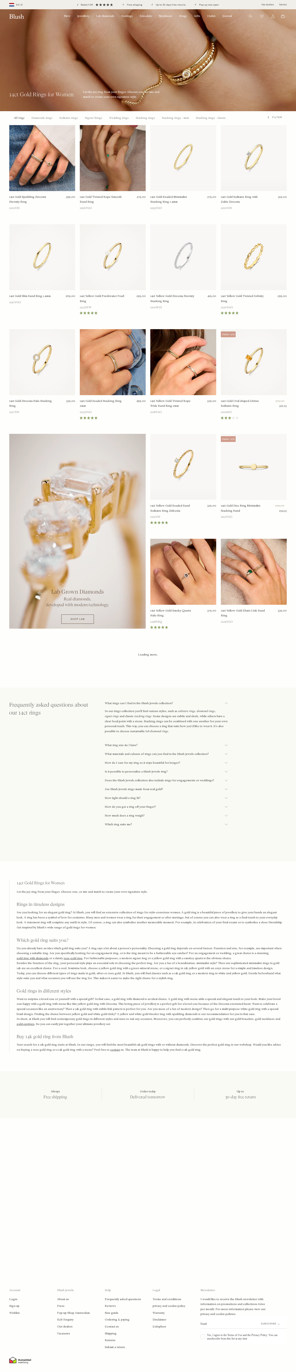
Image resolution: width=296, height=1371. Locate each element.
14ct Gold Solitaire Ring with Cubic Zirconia (239, 199)
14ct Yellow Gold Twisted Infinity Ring (242, 298)
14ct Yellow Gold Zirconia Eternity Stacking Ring (172, 298)
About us (63, 1299)
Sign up (14, 1306)
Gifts (197, 16)
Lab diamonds (105, 16)
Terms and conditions (167, 1299)
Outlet (211, 16)
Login (13, 1299)
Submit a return (115, 1347)
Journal (227, 16)
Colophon (159, 1326)
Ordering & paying (117, 1319)
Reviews (110, 1306)
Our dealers (267, 4)
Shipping (111, 1333)
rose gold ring (73, 958)
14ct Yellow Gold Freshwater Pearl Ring (102, 298)
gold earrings (25, 1024)
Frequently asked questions (123, 1299)
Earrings (127, 16)
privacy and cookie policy (169, 1306)
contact (115, 1049)
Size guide (111, 1312)
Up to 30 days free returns (170, 4)
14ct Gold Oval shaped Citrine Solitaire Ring (240, 403)
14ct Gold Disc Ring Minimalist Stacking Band (240, 508)
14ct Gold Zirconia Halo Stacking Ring (30, 403)
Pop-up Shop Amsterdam (73, 1312)
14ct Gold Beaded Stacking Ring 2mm (101, 403)
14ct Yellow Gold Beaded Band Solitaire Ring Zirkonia (170, 508)
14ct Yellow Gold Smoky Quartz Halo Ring (170, 613)
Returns (110, 1340)
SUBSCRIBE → (270, 1323)
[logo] (16, 16)
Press (61, 1306)
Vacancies (63, 1333)
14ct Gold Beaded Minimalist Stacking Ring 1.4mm (168, 199)
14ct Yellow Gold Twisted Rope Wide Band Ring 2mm (170, 403)
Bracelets (146, 16)
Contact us (112, 1326)
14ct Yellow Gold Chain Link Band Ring (243, 613)
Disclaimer (159, 1319)
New (67, 16)
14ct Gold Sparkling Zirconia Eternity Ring (27, 199)
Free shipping (134, 4)
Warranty (159, 1312)
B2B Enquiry (65, 1319)
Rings (183, 16)
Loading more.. (148, 654)
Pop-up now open (208, 4)
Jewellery (83, 16)
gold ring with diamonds (33, 958)
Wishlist (14, 1312)
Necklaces (165, 16)
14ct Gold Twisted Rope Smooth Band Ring (101, 199)
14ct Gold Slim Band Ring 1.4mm (30, 296)
